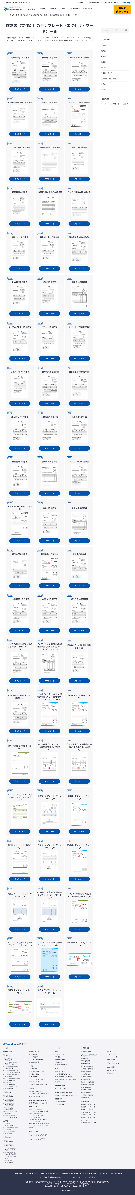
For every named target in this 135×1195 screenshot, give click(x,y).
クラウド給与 (7, 1136)
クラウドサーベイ (9, 1157)
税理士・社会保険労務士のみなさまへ (66, 1095)
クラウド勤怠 (10, 1128)
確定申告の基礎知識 (87, 1066)
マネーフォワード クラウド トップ (15, 2)
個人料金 (53, 8)
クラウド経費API (60, 1104)
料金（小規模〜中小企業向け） (64, 1076)
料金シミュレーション (61, 1082)
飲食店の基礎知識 (86, 1087)
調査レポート (111, 1059)
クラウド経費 (7, 1091)
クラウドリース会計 (10, 1063)
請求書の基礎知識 (86, 1071)
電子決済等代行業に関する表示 (50, 1177)
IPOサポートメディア (61, 1088)
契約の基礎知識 (85, 1074)
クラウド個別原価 (8, 1104)
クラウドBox (10, 1112)
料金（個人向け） (60, 1071)
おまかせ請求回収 (34, 1057)
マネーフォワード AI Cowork (38, 1134)
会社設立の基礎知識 (87, 1077)
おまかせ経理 (33, 1054)
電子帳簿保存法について (36, 1091)
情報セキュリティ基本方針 (49, 1173)
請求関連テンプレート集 (39, 15)
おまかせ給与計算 (34, 1062)
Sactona (40, 1126)
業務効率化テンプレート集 (89, 1122)
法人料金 (42, 8)
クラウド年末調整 (8, 1141)
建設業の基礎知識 (86, 1090)
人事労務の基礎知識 (87, 1069)
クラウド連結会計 (8, 1108)
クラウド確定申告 (12, 1067)
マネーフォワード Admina (36, 1082)
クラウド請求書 (12, 1075)
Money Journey (111, 1070)
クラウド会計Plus (9, 1059)
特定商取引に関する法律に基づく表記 (83, 1173)
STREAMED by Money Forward (38, 1118)
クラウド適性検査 (8, 1161)
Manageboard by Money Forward (39, 1122)
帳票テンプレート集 (87, 1109)
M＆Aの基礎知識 (86, 1092)
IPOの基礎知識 (85, 1079)
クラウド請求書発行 (12, 1079)
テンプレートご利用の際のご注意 (113, 103)
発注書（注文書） (107, 73)
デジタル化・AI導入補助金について (39, 1094)
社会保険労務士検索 (61, 1065)
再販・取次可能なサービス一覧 (38, 1103)
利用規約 (65, 1173)
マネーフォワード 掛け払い (11, 1116)
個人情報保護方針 (31, 1173)
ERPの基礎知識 (85, 1061)
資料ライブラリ (111, 1054)
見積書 (103, 51)
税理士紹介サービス (61, 1059)
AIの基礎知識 (85, 1097)
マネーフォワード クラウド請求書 (17, 15)
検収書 (103, 89)
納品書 (103, 56)
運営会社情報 (17, 1173)
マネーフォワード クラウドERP (38, 1084)
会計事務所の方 (94, 2)
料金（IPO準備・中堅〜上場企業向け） (66, 1079)
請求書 (103, 45)
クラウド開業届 (33, 1076)
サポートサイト (59, 1054)
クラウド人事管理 (8, 1124)
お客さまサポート (110, 2)
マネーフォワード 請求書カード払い (39, 1110)
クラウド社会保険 (8, 1145)
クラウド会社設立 (34, 1074)
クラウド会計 (7, 1055)
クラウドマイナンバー (9, 1149)
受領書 (103, 84)
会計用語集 (84, 1058)
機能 (63, 8)
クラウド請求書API (60, 1102)
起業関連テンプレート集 (88, 1117)
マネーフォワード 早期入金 (37, 1114)
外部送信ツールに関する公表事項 (111, 1173)
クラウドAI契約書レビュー (36, 1071)
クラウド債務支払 (8, 1096)
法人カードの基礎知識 (87, 1082)
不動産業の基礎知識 (87, 1095)
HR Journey (110, 1073)
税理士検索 (58, 1062)
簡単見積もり (75, 8)
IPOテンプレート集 (86, 1120)
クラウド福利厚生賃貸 (9, 1153)
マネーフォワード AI (37, 1138)
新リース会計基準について (36, 1096)
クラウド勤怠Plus (11, 1132)
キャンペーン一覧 (112, 1057)
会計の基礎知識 (85, 1063)
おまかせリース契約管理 (36, 1059)
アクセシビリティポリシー (73, 1177)
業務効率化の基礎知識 (87, 1084)
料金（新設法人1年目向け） (63, 1074)
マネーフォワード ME (113, 1062)
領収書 (103, 62)
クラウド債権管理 (10, 1087)
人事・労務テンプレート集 (89, 1112)
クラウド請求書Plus (9, 1083)
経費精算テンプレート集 (88, 1107)
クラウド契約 (33, 1069)
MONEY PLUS (112, 1067)
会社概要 (80, 2)
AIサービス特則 (90, 1177)
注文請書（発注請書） (109, 78)
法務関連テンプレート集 (88, 1115)
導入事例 (57, 1057)
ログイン (125, 2)
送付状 (103, 67)
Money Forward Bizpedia (89, 1055)
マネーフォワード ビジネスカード (39, 1079)
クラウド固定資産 (8, 1100)
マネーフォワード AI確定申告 (11, 1071)
